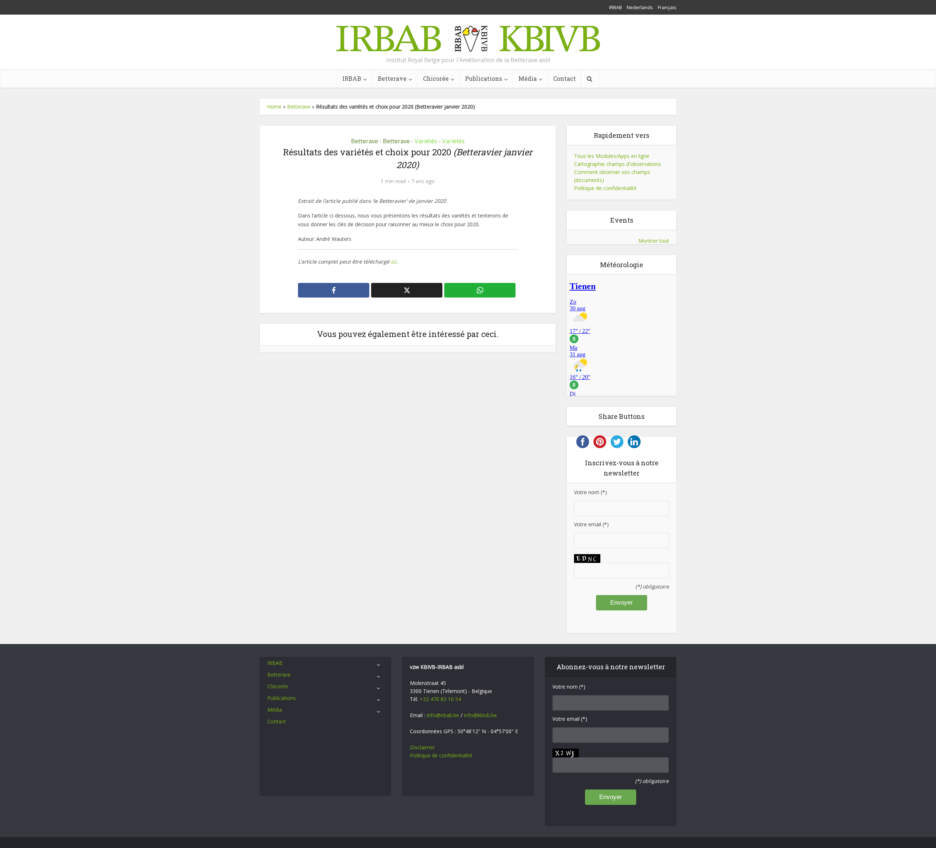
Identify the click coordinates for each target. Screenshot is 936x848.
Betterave (392, 78)
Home (274, 106)
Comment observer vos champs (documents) (612, 176)
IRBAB (615, 7)
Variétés (426, 141)
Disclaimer (422, 747)
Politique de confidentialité (605, 188)
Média (527, 78)
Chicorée (436, 78)
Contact (564, 78)
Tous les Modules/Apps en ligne (611, 155)
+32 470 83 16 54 (440, 699)
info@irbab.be (443, 715)
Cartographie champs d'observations (617, 163)
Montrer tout (653, 240)
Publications (483, 78)
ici (393, 261)
